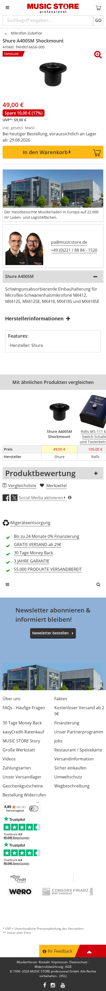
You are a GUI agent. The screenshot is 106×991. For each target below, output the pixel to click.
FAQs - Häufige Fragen (24, 708)
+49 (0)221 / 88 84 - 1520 (74, 250)
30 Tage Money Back (22, 723)
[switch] (33, 808)
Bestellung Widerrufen (24, 795)
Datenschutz (78, 962)
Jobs (58, 741)
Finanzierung (66, 723)
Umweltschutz (68, 777)
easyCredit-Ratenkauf (23, 732)
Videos (9, 759)
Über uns (12, 698)
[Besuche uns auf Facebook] (44, 986)
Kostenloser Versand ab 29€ (79, 711)
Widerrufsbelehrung (48, 966)
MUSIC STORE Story (21, 741)
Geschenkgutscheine (23, 786)
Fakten (60, 698)
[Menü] (38, 804)
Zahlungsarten (17, 768)
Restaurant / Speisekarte (78, 750)
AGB (68, 966)
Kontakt (44, 962)
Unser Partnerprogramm (78, 732)
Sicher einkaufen (70, 768)
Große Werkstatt (19, 750)
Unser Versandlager (22, 777)
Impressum (59, 962)
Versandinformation (74, 759)
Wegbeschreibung (72, 786)
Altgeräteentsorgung (30, 522)
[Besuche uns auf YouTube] (63, 986)
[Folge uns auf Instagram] (53, 986)
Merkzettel (56, 485)
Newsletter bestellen (50, 632)
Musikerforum (27, 962)
